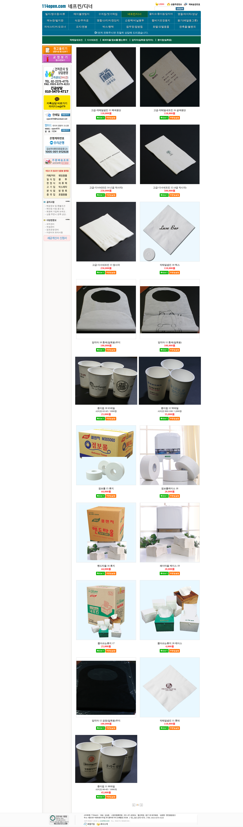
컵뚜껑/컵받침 (134, 26)
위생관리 (50, 227)
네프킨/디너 (135, 14)
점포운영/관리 (52, 230)
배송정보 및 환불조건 (55, 206)
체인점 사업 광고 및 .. (55, 209)
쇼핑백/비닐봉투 (134, 20)
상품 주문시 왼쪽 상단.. (56, 214)
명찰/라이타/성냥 (188, 14)
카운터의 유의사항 (54, 232)
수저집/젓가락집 (108, 14)
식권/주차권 (82, 20)
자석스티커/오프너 (55, 26)
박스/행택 (108, 26)
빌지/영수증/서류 (55, 14)
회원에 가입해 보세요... (56, 211)
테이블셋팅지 (82, 14)
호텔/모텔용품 (161, 26)
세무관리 (50, 224)
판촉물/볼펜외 (187, 26)
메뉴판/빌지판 (55, 20)
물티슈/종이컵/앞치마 (161, 14)
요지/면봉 (81, 26)
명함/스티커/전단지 (108, 20)
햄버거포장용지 (161, 20)
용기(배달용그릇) (188, 20)
